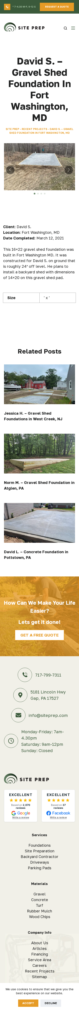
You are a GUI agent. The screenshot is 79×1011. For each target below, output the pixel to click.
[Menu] (73, 28)
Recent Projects (34, 129)
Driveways (39, 862)
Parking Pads (39, 868)
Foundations (39, 845)
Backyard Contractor (39, 856)
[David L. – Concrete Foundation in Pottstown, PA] (39, 523)
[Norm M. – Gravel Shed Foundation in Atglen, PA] (39, 453)
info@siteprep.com (48, 715)
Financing (39, 954)
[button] (34, 193)
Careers (39, 965)
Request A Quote (57, 6)
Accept (28, 1003)
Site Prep (12, 129)
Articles (39, 948)
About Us (39, 942)
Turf (39, 905)
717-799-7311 (48, 674)
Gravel (39, 894)
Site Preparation (39, 851)
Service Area (39, 959)
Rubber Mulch (39, 911)
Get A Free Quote (39, 635)
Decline (51, 1003)
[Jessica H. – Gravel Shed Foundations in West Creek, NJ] (39, 384)
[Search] (65, 28)
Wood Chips (39, 916)
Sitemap (39, 976)
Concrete (39, 899)
